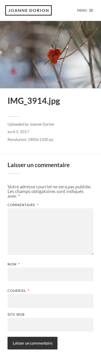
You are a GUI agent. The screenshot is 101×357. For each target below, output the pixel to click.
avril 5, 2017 (18, 131)
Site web (16, 314)
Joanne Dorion (28, 10)
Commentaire (23, 205)
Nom (14, 264)
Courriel (19, 290)
